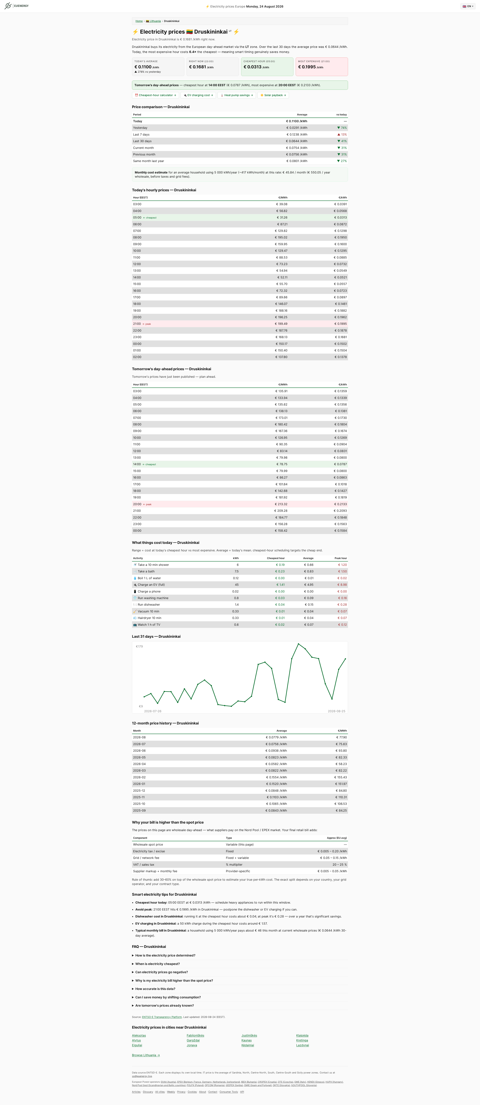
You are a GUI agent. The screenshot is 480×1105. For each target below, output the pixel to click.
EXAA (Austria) (168, 1081)
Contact (212, 1091)
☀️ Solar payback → (273, 95)
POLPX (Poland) (195, 1085)
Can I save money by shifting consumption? (168, 997)
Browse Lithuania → (146, 1055)
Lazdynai (302, 1045)
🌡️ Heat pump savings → (236, 95)
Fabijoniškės (195, 1035)
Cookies (192, 1091)
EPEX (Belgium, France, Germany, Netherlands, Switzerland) (208, 1081)
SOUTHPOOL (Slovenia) (304, 1085)
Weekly (171, 1091)
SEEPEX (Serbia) (234, 1085)
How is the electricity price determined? (165, 955)
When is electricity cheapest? (157, 964)
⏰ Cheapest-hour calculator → (155, 95)
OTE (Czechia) (285, 1081)
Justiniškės (249, 1035)
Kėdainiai (248, 1045)
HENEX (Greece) (315, 1081)
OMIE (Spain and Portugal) (258, 1085)
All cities (160, 1091)
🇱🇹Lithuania (153, 21)
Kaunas (247, 1040)
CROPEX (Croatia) (267, 1081)
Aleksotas (139, 1035)
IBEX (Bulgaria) (249, 1081)
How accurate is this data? (155, 989)
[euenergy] (16, 5)
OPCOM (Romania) (215, 1085)
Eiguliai (137, 1045)
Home (139, 21)
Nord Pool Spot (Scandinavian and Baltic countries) (159, 1085)
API (242, 1091)
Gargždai (193, 1040)
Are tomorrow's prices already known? (164, 1005)
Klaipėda (302, 1035)
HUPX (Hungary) (334, 1081)
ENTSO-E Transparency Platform (162, 1016)
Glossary (148, 1091)
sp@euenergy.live (142, 1076)
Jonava (192, 1045)
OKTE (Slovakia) (281, 1085)
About (202, 1091)
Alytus (136, 1040)
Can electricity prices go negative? (161, 972)
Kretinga (302, 1040)
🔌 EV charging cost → (198, 95)
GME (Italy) (300, 1081)
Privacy (181, 1091)
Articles (136, 1091)
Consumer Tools (229, 1091)
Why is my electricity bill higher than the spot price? (174, 980)
